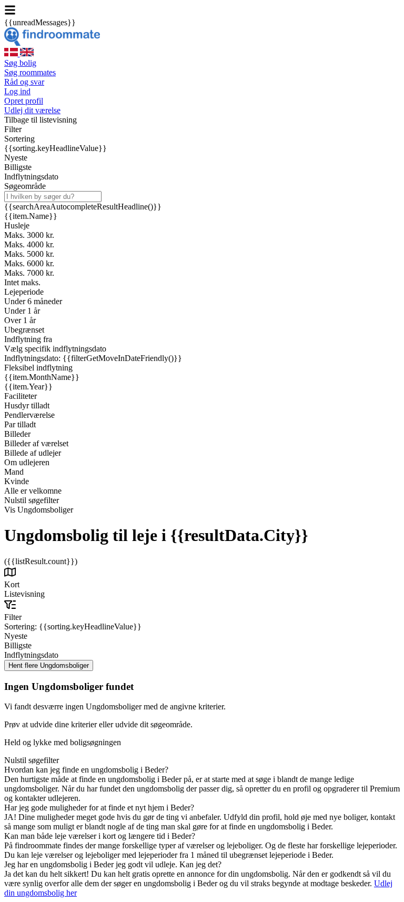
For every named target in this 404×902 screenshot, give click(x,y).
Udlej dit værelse (32, 110)
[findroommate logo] (52, 42)
